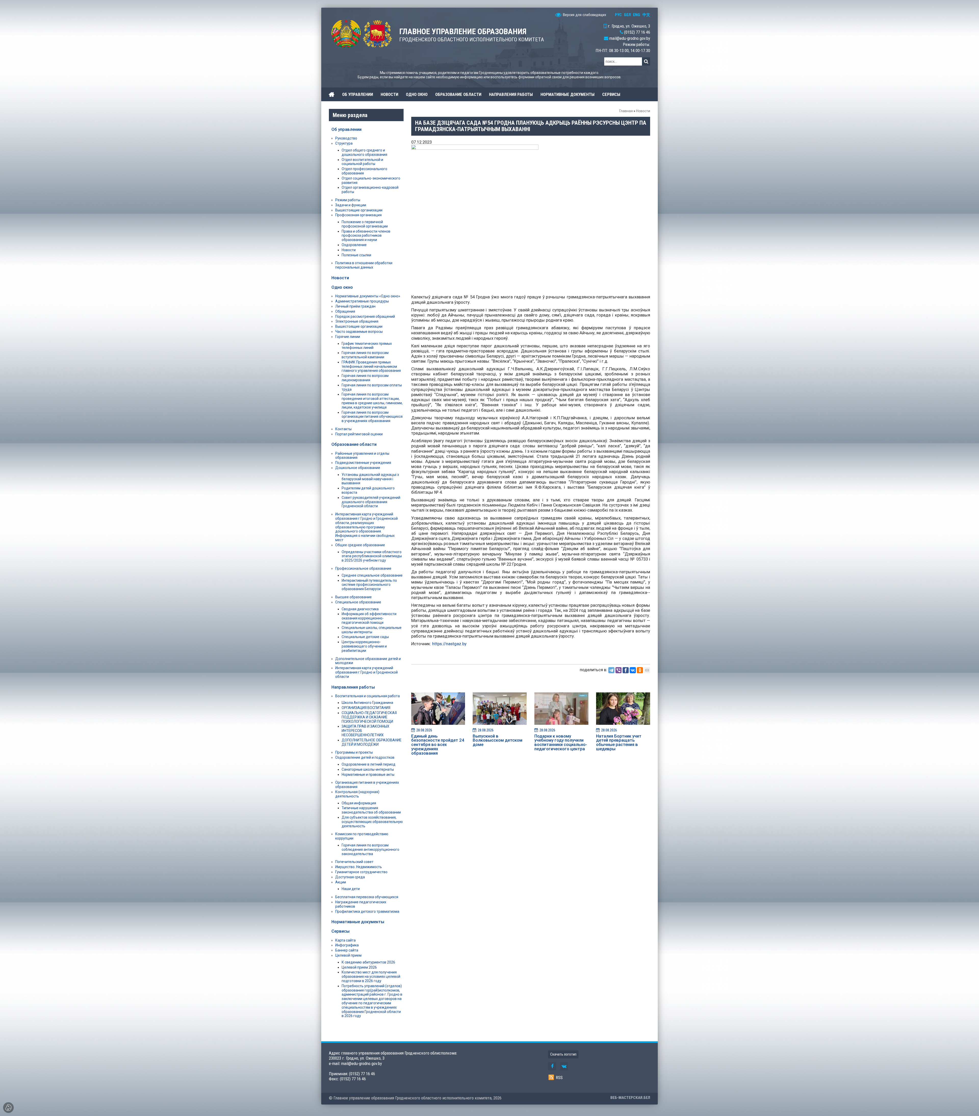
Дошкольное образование (357, 468)
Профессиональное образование (363, 568)
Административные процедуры (362, 301)
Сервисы (340, 931)
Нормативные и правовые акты (368, 774)
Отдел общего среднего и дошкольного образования (364, 152)
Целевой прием (348, 955)
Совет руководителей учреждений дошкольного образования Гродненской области (371, 502)
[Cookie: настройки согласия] (8, 1107)
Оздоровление (354, 245)
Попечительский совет (354, 862)
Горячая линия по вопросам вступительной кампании (365, 355)
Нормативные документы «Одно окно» (367, 296)
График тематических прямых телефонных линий (367, 345)
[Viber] (618, 670)
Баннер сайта (346, 950)
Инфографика (347, 945)
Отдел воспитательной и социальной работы (362, 162)
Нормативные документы (357, 921)
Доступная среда (350, 877)
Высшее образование (353, 597)
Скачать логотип (563, 1054)
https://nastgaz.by (449, 643)
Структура (344, 143)
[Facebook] (626, 670)
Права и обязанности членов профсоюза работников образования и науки (366, 235)
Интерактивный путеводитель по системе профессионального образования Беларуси (369, 584)
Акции (340, 882)
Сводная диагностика (360, 609)
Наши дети (351, 889)
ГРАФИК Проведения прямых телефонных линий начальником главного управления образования (371, 366)
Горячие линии (347, 337)
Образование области (354, 444)
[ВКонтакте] (633, 670)
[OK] (640, 670)
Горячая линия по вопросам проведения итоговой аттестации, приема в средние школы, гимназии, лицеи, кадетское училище (372, 400)
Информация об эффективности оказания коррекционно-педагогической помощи (369, 618)
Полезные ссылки (356, 255)
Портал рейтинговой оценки (359, 434)
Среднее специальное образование (372, 575)
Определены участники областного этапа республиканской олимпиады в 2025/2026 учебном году (372, 556)
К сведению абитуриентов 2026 (368, 962)
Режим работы (347, 200)
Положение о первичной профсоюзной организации (365, 224)
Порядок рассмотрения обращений (365, 316)
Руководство (346, 138)
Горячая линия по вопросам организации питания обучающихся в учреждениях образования (372, 416)
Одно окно (342, 287)
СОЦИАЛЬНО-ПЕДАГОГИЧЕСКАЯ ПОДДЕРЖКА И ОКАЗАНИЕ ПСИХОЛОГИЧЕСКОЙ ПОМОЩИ (369, 717)
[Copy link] (647, 670)
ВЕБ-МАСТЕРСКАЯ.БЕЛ (630, 1097)
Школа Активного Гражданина (367, 703)
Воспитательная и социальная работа (367, 696)
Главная (626, 111)
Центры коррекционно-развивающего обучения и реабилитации (364, 646)
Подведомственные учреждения (363, 463)
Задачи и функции (350, 205)
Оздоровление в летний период (368, 764)
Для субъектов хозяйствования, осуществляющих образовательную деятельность (372, 821)
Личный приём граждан (355, 306)
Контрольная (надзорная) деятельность (357, 794)
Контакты (343, 429)
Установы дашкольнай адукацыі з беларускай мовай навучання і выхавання (370, 479)
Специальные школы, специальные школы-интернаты (372, 630)
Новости (643, 111)
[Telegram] (611, 670)
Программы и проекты (354, 752)
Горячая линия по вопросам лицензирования (365, 378)
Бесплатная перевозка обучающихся (366, 897)
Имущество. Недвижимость (358, 867)
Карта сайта (345, 940)
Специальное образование (358, 602)
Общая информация (359, 803)
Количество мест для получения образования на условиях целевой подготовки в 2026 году (371, 976)
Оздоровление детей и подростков (364, 757)
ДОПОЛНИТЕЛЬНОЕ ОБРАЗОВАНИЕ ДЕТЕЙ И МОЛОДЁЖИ (372, 742)
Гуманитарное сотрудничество (361, 872)
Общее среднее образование (360, 545)
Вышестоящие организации (358, 210)
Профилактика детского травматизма (367, 911)
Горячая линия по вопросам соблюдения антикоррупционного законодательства (370, 849)
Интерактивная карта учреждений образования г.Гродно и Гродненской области (366, 672)
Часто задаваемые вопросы (359, 331)
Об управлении (346, 129)
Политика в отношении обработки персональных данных (363, 265)
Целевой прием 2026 (359, 967)
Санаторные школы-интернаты (368, 769)
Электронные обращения (356, 321)
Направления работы (353, 687)
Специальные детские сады (365, 637)
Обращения (345, 311)
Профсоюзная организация (358, 215)
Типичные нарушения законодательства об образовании (371, 810)
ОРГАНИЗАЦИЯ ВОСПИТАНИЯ (366, 708)
